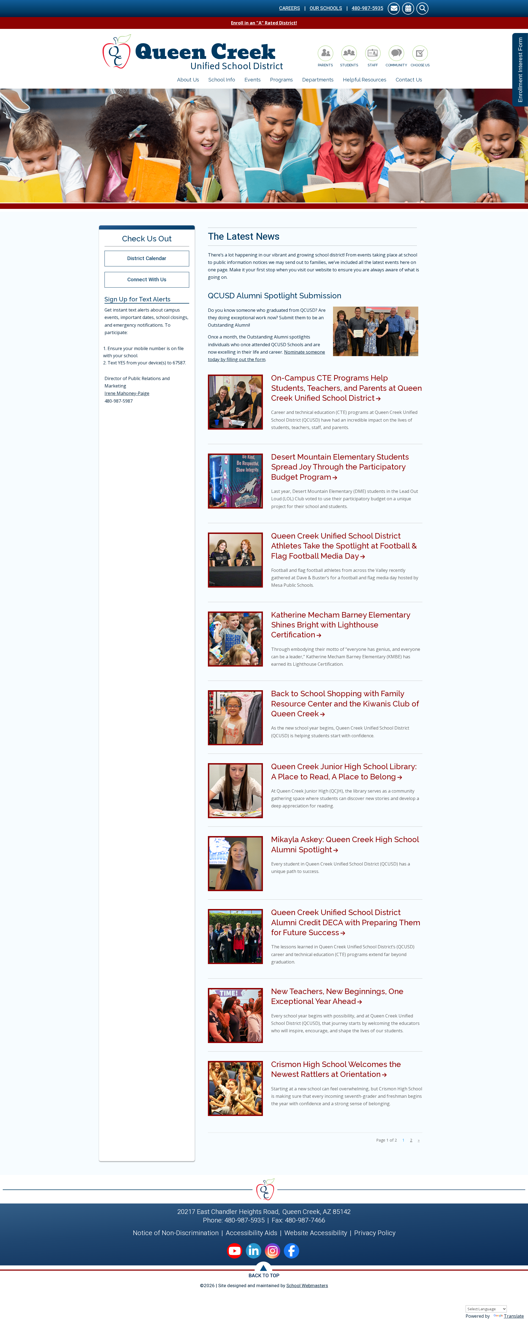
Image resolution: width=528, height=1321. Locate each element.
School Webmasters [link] (307, 1285)
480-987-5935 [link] (367, 8)
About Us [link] (188, 80)
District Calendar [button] (146, 258)
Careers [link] (289, 8)
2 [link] (411, 1140)
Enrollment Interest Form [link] (520, 69)
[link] (393, 9)
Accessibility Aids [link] (251, 1233)
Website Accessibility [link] (315, 1233)
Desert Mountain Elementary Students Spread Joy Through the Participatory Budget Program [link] (340, 467)
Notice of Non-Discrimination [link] (176, 1233)
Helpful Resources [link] (364, 80)
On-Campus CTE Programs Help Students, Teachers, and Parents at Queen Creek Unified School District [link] (346, 388)
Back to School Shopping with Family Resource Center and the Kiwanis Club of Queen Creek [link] (345, 703)
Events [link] (252, 80)
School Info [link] (221, 80)
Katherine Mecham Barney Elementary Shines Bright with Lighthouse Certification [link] (340, 625)
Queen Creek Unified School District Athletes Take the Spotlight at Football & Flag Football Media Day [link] (344, 546)
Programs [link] (281, 80)
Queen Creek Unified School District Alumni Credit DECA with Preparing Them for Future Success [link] (345, 922)
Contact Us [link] (409, 80)
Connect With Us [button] (146, 279)
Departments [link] (318, 80)
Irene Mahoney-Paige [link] (127, 393)
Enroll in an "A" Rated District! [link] (264, 23)
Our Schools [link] (326, 8)
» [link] (419, 1140)
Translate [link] (514, 1316)
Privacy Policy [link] (374, 1233)
